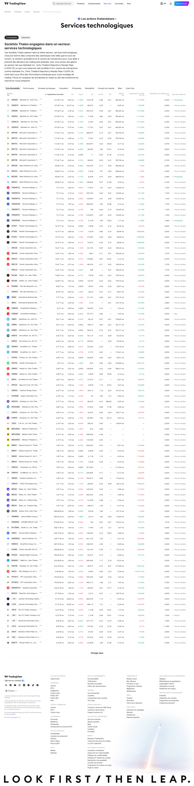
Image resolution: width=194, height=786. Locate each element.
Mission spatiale (93, 722)
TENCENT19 (16, 198)
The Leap (91, 700)
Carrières (91, 729)
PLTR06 (14, 231)
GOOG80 (15, 100)
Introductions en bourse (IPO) (61, 727)
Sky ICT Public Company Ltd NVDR (28, 610)
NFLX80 (14, 275)
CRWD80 (15, 313)
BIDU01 (14, 505)
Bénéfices (54, 722)
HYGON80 (15, 396)
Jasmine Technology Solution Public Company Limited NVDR (28, 604)
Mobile (53, 750)
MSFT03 (14, 154)
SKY (14, 615)
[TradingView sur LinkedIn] (24, 685)
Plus (129, 3)
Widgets (162, 679)
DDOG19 (15, 401)
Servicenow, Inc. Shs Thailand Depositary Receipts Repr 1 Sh (29, 341)
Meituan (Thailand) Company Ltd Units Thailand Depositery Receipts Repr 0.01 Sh (30, 440)
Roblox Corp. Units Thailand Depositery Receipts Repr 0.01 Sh (29, 511)
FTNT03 (14, 357)
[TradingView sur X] (6, 685)
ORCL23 (14, 270)
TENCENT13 (16, 187)
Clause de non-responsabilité (98, 753)
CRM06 (14, 330)
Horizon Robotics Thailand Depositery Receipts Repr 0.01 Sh (30, 538)
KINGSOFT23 (16, 588)
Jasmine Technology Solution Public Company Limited (29, 599)
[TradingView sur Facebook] (10, 685)
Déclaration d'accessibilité (97, 760)
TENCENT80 (16, 220)
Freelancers (131, 715)
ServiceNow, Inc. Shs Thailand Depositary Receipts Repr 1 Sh (29, 335)
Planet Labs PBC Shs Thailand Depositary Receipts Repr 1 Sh (29, 549)
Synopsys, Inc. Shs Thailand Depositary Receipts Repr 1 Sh (29, 412)
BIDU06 (14, 489)
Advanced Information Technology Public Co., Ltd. (29, 621)
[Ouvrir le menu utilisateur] (171, 3)
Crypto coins (55, 693)
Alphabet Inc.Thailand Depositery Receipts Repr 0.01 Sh (30, 105)
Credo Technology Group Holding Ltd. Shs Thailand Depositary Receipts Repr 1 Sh (29, 484)
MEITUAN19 (16, 440)
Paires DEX (54, 698)
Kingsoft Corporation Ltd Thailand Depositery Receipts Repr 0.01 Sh (31, 588)
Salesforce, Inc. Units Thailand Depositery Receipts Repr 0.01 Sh (29, 319)
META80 (14, 176)
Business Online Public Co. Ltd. (29, 637)
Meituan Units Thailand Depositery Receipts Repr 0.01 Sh (30, 434)
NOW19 (14, 335)
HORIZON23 (16, 538)
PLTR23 (14, 237)
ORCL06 (14, 253)
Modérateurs (131, 691)
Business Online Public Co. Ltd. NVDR (28, 632)
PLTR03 (14, 242)
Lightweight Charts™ (166, 684)
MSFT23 (14, 138)
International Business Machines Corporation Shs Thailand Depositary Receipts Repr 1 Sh (28, 297)
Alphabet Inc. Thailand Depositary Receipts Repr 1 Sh (29, 111)
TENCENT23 (16, 193)
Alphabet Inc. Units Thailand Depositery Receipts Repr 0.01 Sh (30, 127)
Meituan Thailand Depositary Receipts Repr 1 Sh (30, 429)
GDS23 (14, 571)
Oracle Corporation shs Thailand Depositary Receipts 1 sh (29, 248)
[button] (86, 3)
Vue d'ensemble (93, 693)
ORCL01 (14, 259)
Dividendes (55, 724)
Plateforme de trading (167, 689)
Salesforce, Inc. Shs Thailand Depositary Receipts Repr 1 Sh (29, 325)
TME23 (14, 533)
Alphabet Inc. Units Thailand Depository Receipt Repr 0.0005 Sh (29, 100)
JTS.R (14, 604)
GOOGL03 (15, 127)
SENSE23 (15, 544)
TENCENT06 (16, 204)
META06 (14, 165)
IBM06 (14, 297)
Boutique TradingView (96, 738)
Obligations (55, 691)
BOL (14, 637)
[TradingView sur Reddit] (37, 685)
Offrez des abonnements (97, 686)
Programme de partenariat (169, 700)
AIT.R (14, 626)
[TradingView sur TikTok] (33, 685)
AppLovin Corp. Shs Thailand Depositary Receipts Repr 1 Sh (29, 385)
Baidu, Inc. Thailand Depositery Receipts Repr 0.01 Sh (29, 505)
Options (53, 738)
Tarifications (92, 681)
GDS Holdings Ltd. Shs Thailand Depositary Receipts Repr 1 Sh (29, 571)
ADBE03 (14, 368)
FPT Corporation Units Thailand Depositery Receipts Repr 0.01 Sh (29, 577)
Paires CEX (54, 695)
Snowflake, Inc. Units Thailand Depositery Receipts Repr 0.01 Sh (29, 352)
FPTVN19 (15, 582)
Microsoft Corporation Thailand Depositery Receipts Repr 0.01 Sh (29, 160)
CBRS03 (14, 478)
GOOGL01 (15, 105)
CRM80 (14, 324)
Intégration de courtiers (168, 698)
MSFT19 (14, 149)
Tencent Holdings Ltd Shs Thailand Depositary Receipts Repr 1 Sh (30, 193)
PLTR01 (14, 226)
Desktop (54, 753)
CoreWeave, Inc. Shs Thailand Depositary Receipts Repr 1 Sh (29, 473)
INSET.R (14, 642)
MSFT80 (14, 132)
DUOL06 (14, 566)
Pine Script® (55, 743)
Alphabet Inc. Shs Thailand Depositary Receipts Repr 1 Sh (29, 116)
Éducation (130, 700)
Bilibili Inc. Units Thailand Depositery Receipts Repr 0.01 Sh (29, 560)
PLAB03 (14, 549)
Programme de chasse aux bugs (99, 765)
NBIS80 (14, 456)
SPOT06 (14, 363)
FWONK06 (15, 516)
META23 (14, 171)
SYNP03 (14, 418)
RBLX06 (14, 511)
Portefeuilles (55, 734)
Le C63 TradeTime (94, 743)
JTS (14, 599)
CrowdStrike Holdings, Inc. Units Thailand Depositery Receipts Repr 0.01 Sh (29, 308)
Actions (53, 686)
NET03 (14, 379)
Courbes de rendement (59, 736)
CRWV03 (15, 472)
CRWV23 (15, 467)
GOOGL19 (15, 122)
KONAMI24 (15, 522)
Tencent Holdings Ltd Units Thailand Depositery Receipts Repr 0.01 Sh (30, 187)
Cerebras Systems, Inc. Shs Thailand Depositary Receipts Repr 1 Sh (29, 478)
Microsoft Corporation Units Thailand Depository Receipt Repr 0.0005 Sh (29, 133)
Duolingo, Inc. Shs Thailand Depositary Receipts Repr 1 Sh (29, 566)
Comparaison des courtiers (97, 698)
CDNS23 (14, 390)
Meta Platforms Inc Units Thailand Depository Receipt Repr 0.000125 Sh (29, 176)
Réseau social (132, 679)
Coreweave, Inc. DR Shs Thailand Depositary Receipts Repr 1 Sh (29, 467)
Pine (52, 700)
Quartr (13, 714)
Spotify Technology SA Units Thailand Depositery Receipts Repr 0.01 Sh (29, 363)
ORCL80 (14, 248)
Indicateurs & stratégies (135, 710)
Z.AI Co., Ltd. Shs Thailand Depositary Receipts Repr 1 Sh (28, 423)
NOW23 (14, 341)
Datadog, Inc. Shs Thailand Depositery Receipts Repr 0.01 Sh (29, 401)
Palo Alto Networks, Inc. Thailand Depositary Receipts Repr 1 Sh (29, 292)
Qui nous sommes (94, 719)
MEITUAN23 (16, 429)
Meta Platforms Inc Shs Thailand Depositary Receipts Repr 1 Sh (29, 171)
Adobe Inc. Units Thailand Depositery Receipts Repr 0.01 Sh (29, 368)
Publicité (162, 695)
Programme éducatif (166, 703)
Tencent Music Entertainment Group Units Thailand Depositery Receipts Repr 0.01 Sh (29, 533)
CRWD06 (15, 308)
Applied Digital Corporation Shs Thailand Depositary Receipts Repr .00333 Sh (29, 555)
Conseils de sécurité (95, 763)
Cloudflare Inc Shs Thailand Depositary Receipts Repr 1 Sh (28, 379)
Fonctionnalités (93, 679)
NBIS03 (14, 445)
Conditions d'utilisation (96, 750)
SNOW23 (15, 346)
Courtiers (119, 3)
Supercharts (55, 679)
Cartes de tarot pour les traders (99, 741)
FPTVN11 (15, 577)
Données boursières (95, 684)
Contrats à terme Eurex (96, 710)
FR (165, 3)
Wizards (130, 712)
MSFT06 (14, 160)
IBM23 (14, 302)
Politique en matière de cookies (99, 758)
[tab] (11, 37)
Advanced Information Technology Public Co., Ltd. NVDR (28, 626)
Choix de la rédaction (134, 703)
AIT (14, 621)
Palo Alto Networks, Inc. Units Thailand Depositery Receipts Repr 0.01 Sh (29, 286)
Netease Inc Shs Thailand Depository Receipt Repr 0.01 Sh (30, 407)
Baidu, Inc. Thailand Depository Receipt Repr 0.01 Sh (29, 500)
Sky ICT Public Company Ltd (29, 615)
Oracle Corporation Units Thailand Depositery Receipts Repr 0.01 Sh (29, 259)
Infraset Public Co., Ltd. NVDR (29, 643)
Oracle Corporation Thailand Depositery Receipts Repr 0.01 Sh (29, 253)
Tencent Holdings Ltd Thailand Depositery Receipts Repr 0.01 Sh (30, 215)
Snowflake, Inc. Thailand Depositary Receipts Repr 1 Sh (29, 346)
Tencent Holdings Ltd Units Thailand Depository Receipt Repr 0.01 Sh (30, 220)
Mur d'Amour (131, 681)
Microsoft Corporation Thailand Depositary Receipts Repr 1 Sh (29, 138)
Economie (54, 719)
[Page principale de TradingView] (15, 3)
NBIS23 (14, 461)
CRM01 (14, 319)
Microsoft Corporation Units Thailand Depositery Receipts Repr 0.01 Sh (29, 144)
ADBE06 (14, 374)
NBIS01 (14, 451)
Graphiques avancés (166, 686)
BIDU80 (14, 500)
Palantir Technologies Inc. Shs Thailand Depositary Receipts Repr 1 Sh (29, 237)
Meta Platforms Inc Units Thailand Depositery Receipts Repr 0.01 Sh (29, 166)
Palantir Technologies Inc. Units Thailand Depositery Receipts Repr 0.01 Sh (29, 226)
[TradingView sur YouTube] (15, 685)
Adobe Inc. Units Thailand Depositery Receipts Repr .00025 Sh (29, 374)
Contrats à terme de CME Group (99, 707)
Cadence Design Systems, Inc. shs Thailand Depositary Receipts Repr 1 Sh (29, 390)
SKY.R (14, 610)
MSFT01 (14, 143)
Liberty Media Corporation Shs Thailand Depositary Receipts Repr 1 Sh (30, 516)
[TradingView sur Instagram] (19, 685)
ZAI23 (14, 423)
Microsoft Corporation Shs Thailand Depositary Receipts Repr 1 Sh (29, 155)
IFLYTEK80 (15, 527)
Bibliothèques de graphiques (169, 681)
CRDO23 (14, 483)
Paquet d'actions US (95, 712)
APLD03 (14, 555)
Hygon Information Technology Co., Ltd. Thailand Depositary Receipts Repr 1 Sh (30, 396)
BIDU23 (14, 494)
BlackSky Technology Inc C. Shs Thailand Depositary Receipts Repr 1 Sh (29, 593)
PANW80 (15, 286)
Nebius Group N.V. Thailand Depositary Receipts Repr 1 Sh (29, 445)
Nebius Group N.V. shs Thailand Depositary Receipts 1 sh (29, 456)
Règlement (130, 689)
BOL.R (14, 631)
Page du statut (93, 768)
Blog (89, 724)
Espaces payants (133, 717)
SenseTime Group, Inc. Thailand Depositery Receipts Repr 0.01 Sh (29, 544)
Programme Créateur (134, 686)
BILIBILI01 (15, 560)
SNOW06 (15, 352)
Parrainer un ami (133, 684)
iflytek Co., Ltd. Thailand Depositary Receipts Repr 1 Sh (30, 527)
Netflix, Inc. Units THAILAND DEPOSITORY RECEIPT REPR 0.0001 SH (29, 275)
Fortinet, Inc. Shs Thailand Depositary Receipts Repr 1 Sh (29, 357)
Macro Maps (55, 741)
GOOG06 (15, 111)
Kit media (91, 732)
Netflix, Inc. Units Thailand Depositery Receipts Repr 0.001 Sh (29, 281)
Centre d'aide (92, 727)
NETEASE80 (16, 407)
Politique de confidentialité (97, 755)
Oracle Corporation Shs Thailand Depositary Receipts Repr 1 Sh (29, 270)
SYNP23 (14, 412)
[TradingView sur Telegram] (28, 685)
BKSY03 (14, 593)
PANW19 (15, 292)
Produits (80, 3)
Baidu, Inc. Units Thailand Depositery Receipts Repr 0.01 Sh (29, 489)
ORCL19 (14, 264)
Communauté (94, 3)
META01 (14, 182)
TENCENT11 (16, 209)
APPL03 (14, 385)
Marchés (107, 3)
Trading (129, 698)
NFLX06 (14, 281)
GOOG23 (15, 116)
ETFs (52, 688)
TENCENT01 (16, 215)
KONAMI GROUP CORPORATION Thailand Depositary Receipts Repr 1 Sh (30, 522)
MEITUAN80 (16, 434)
